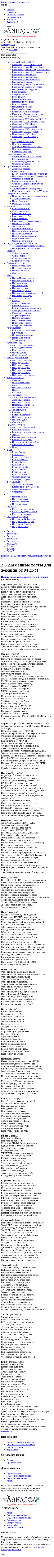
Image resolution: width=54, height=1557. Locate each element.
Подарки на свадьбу (12, 542)
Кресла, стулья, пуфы (22, 439)
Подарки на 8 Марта (21, 524)
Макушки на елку (20, 94)
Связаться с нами (15, 1447)
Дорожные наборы (21, 400)
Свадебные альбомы (21, 489)
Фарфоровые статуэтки (23, 141)
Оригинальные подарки (18, 166)
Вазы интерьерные (21, 429)
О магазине (12, 12)
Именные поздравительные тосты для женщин (24, 577)
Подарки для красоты (17, 395)
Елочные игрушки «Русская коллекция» (31, 72)
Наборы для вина (20, 362)
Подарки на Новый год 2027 (20, 62)
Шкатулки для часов (21, 514)
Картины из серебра (21, 216)
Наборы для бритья (21, 402)
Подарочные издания (22, 233)
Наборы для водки (21, 367)
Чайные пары (18, 256)
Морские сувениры (21, 315)
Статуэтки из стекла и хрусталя (27, 146)
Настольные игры (15, 377)
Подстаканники (19, 352)
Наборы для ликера (21, 372)
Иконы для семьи (20, 288)
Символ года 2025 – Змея (24, 134)
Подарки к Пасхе (20, 526)
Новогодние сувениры (23, 102)
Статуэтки (11, 139)
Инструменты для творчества (26, 248)
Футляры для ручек (21, 479)
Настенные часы (20, 499)
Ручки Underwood (20, 469)
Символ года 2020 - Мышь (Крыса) (28, 121)
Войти (4, 2)
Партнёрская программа (18, 1478)
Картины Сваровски (22, 109)
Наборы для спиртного (17, 357)
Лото (14, 385)
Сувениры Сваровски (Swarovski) (28, 184)
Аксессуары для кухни (23, 345)
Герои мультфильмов (22, 82)
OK (3, 1554)
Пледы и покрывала (21, 266)
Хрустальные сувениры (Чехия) (27, 189)
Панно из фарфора (21, 223)
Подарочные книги (16, 226)
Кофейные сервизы (21, 261)
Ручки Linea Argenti (21, 457)
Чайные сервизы (20, 253)
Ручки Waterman (19, 474)
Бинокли (16, 412)
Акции (10, 1481)
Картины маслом (20, 218)
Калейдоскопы (19, 171)
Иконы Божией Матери (23, 280)
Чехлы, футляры (20, 340)
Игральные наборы (21, 382)
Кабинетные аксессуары (18, 298)
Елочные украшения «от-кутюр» (27, 87)
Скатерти (16, 273)
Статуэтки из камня (21, 149)
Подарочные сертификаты (19, 1476)
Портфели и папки (21, 338)
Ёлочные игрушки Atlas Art (25, 77)
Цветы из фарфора (21, 203)
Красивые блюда (20, 350)
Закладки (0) (12, 22)
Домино (16, 380)
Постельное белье (20, 271)
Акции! (10, 551)
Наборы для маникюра (23, 405)
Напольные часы (20, 497)
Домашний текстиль (16, 263)
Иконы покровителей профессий (27, 293)
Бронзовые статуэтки (22, 151)
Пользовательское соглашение (21, 1444)
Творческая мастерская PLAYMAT (28, 246)
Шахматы (16, 392)
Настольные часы (20, 502)
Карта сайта (12, 1449)
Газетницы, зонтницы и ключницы (28, 432)
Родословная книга (21, 238)
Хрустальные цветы (21, 198)
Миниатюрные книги (22, 228)
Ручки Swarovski (20, 467)
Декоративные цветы (17, 194)
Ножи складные (19, 420)
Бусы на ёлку (18, 97)
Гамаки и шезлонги (21, 415)
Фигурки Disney (20, 186)
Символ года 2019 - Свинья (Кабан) (29, 119)
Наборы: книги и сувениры (25, 231)
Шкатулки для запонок (23, 509)
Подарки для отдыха (16, 410)
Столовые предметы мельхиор (26, 161)
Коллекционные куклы (23, 99)
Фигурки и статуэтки (22, 325)
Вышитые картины (21, 208)
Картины (11, 206)
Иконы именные (20, 285)
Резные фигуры (19, 104)
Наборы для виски (21, 365)
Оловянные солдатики (23, 179)
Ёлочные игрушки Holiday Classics (28, 67)
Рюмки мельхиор (20, 159)
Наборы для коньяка (21, 370)
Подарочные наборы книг (24, 236)
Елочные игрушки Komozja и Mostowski (31, 69)
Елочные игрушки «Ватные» (26, 79)
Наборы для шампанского (24, 375)
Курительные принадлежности (26, 308)
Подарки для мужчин (12, 537)
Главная (10, 9)
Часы (9, 494)
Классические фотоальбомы (25, 487)
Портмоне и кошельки (22, 335)
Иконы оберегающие (22, 295)
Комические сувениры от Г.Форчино (29, 174)
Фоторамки (17, 492)
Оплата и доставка (15, 14)
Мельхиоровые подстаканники (27, 156)
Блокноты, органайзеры (23, 330)
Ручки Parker (18, 464)
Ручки (9, 449)
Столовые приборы (21, 164)
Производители (14, 17)
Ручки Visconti (19, 472)
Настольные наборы (21, 320)
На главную (6, 1431)
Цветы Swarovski (20, 201)
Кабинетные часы (20, 305)
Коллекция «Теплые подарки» (26, 112)
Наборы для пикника (22, 417)
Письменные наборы (22, 323)
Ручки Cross (18, 454)
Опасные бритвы (20, 407)
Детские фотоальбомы (22, 484)
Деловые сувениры (21, 303)
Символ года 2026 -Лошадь (25, 136)
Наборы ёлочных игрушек (24, 89)
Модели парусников (21, 313)
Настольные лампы (21, 318)
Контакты (11, 19)
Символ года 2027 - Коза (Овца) (27, 64)
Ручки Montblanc (20, 459)
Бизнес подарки (11, 547)
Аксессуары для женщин (24, 397)
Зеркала (16, 434)
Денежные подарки (21, 169)
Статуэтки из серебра (22, 144)
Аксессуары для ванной (23, 427)
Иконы (10, 275)
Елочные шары (19, 92)
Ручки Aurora (18, 452)
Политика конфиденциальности (22, 1442)
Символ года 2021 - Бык (23, 124)
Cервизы (11, 251)
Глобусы (16, 300)
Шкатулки (11, 506)
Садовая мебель (19, 422)
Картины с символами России (26, 221)
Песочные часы (19, 504)
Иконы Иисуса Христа (23, 278)
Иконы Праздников (21, 290)
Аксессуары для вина (22, 360)
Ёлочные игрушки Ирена (24, 74)
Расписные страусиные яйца (25, 181)
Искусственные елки (22, 107)
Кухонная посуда (15, 343)
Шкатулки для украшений (24, 511)
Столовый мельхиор (16, 154)
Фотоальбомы (13, 482)
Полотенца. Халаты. (21, 268)
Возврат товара (14, 1460)
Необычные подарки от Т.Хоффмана (29, 176)
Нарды (15, 390)
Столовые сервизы (21, 258)
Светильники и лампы (23, 444)
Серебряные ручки (21, 477)
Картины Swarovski (21, 213)
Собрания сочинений (22, 241)
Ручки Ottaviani (19, 462)
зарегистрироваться (21, 2)
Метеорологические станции (26, 310)
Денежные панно (20, 211)
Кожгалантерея (14, 328)
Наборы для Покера (21, 387)
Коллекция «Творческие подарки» (28, 114)
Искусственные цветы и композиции (29, 196)
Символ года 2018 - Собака (25, 117)
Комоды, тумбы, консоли (24, 437)
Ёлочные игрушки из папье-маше (28, 84)
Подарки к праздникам (17, 516)
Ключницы (17, 333)
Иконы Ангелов (19, 283)
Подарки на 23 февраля (23, 521)
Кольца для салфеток (22, 348)
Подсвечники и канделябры (25, 442)
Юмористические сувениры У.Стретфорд (31, 191)
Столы (15, 447)
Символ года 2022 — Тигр (24, 126)
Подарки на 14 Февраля (23, 519)
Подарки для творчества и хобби (22, 243)
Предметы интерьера (16, 425)
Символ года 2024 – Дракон (25, 131)
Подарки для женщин (12, 532)
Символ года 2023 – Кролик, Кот (27, 129)
